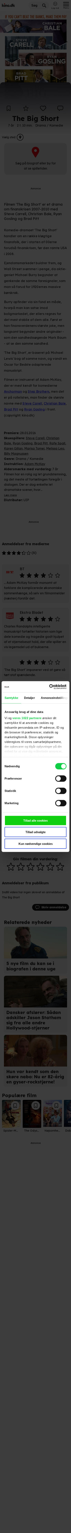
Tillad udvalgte (35, 832)
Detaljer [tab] (29, 697)
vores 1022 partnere (27, 718)
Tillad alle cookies (35, 820)
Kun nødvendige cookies (36, 843)
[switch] (60, 778)
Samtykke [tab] (11, 697)
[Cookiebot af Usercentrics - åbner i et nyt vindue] (50, 686)
